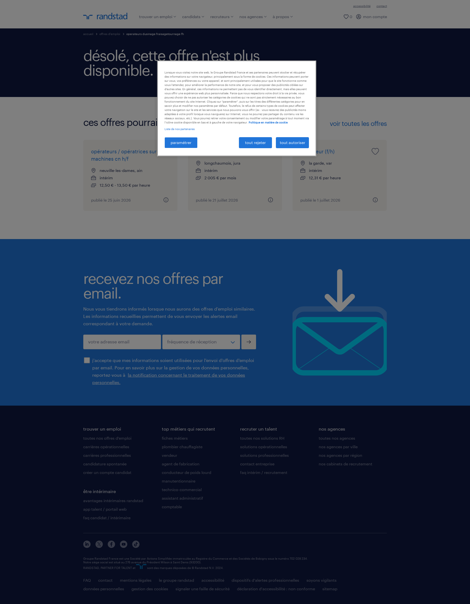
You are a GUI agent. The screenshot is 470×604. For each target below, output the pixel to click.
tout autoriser (292, 142)
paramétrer (181, 142)
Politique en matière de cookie (268, 122)
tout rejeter (255, 142)
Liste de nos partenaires (179, 129)
